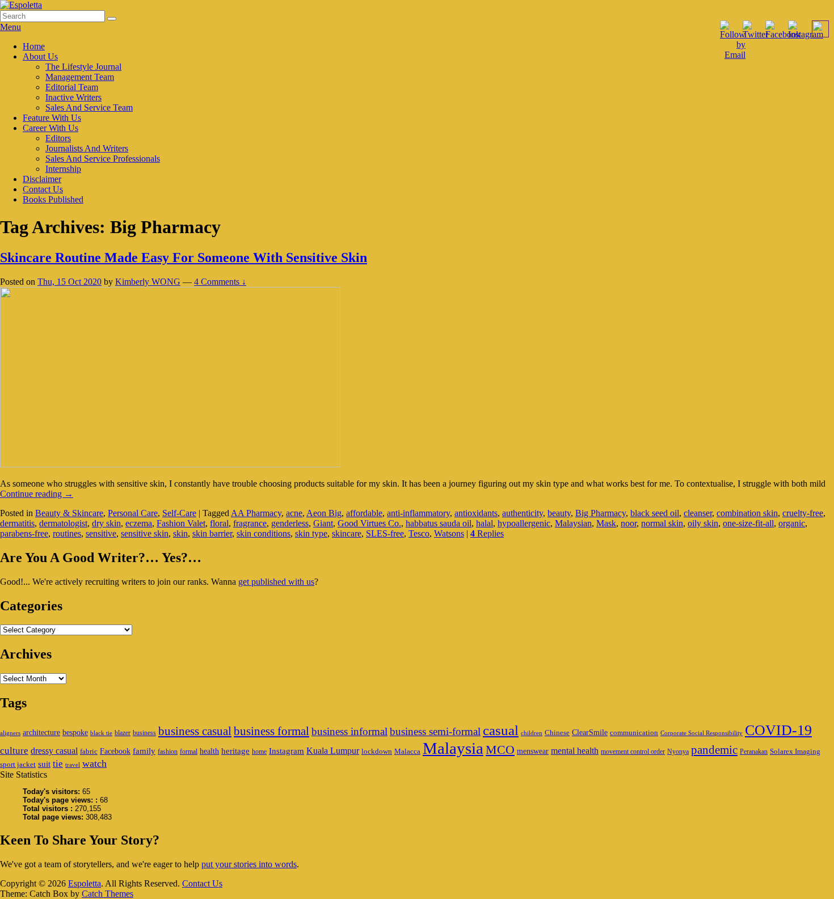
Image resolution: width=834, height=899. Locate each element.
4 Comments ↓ (220, 281)
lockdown (376, 751)
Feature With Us (52, 118)
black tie (101, 733)
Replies (487, 533)
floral (219, 523)
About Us (40, 56)
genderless (290, 523)
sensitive (101, 533)
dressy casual (54, 751)
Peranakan (754, 752)
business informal (349, 731)
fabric (89, 751)
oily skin (703, 523)
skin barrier (212, 533)
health (209, 751)
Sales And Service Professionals (102, 158)
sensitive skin (145, 533)
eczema (138, 523)
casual (501, 730)
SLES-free (385, 533)
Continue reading (36, 494)
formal (188, 752)
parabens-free (24, 533)
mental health (575, 751)
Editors (58, 138)
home (259, 752)
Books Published (53, 199)
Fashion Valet (181, 523)
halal (484, 523)
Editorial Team (71, 87)
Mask (606, 523)
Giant (323, 523)
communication (634, 732)
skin (180, 533)
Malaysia (453, 748)
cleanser (698, 513)
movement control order (633, 752)
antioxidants (476, 513)
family (144, 751)
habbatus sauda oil (438, 523)
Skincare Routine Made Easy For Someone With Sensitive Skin (183, 257)
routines (67, 533)
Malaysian (573, 523)
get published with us (276, 581)
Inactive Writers (73, 97)
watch (94, 763)
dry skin (106, 523)
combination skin (747, 513)
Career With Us (50, 128)
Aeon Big (324, 513)
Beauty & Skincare (69, 513)
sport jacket (18, 764)
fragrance (250, 523)
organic (791, 523)
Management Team (79, 77)
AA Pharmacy (256, 513)
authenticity (522, 513)
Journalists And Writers (86, 148)
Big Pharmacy (600, 513)
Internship (63, 169)
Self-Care (179, 513)
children (531, 733)
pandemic (714, 750)
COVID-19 (778, 730)
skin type (311, 533)
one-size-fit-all (748, 523)
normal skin (662, 523)
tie (58, 763)
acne (294, 513)
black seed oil (654, 513)
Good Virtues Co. (369, 523)
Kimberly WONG (147, 281)
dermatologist (63, 523)
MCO (500, 750)
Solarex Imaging (795, 751)
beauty (559, 513)
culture (14, 750)
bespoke (75, 732)
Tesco (418, 533)
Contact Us (43, 189)
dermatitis (17, 523)
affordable (364, 513)
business (144, 733)
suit (44, 764)
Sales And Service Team (89, 107)
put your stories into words (249, 864)
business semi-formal (435, 731)
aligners (10, 733)
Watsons (449, 533)
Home (34, 46)
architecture (41, 732)
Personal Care (133, 513)
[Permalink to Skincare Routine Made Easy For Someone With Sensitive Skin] (170, 464)
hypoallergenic (524, 523)
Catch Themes (107, 893)
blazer (122, 733)
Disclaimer (42, 179)
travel (72, 765)
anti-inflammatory (418, 513)
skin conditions (263, 533)
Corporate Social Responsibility (701, 733)
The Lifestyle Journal (83, 66)
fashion (168, 752)
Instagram (286, 751)
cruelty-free (802, 513)
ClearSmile (590, 732)
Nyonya (678, 752)
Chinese (557, 732)
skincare (346, 533)
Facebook (115, 751)
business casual (194, 731)
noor (629, 523)
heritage (235, 751)
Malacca (407, 751)
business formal (271, 731)
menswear (533, 751)
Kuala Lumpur (332, 751)
